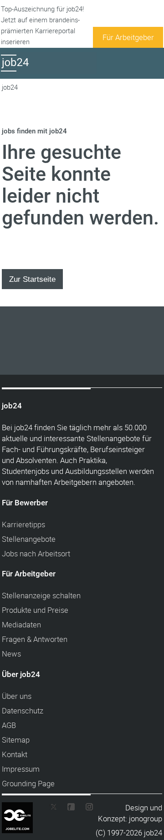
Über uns (16, 696)
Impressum (21, 769)
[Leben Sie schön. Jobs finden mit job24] (49, 71)
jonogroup (145, 818)
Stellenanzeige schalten (41, 595)
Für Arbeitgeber (128, 37)
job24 (10, 87)
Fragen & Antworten (34, 639)
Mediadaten (21, 624)
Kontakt (14, 754)
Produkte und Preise (35, 610)
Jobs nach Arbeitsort (36, 553)
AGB (9, 725)
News (11, 653)
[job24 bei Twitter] (56, 809)
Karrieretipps (23, 524)
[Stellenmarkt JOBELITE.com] (24, 808)
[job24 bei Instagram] (85, 809)
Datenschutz (22, 710)
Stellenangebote (29, 539)
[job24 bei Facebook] (71, 809)
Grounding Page (28, 783)
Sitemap (16, 739)
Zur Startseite (32, 279)
